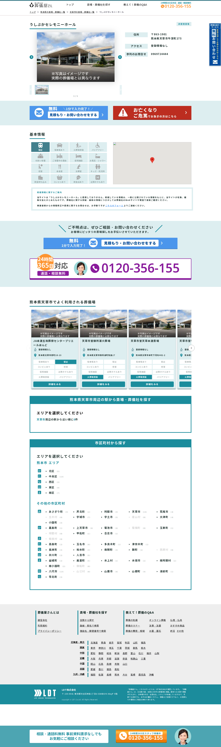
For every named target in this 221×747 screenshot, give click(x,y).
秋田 (127, 642)
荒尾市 (167, 511)
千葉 (119, 648)
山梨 (157, 653)
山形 (135, 642)
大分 (125, 674)
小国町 (56, 522)
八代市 (57, 571)
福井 (149, 653)
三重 (143, 658)
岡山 (93, 664)
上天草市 (85, 528)
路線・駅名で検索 (89, 625)
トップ (70, 4)
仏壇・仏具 (176, 620)
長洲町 (56, 549)
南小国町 (57, 566)
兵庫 (101, 658)
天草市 (140, 511)
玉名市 (84, 544)
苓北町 (56, 577)
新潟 (117, 653)
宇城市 (84, 517)
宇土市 (111, 517)
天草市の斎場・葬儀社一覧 (82, 12)
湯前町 (167, 571)
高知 (117, 669)
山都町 (139, 571)
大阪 (93, 658)
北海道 (94, 642)
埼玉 (111, 648)
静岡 (101, 653)
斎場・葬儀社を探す (98, 4)
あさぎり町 (59, 511)
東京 (93, 648)
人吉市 (84, 555)
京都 (109, 658)
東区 (55, 487)
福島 (143, 642)
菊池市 (111, 528)
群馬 (135, 648)
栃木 (143, 648)
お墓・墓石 (155, 631)
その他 (180, 631)
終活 (172, 631)
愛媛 (93, 669)
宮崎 (133, 674)
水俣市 (139, 560)
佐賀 (101, 674)
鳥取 (117, 664)
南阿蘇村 (168, 560)
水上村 (111, 560)
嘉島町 (56, 528)
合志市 (111, 533)
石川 (140, 653)
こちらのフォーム (114, 205)
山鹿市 (111, 571)
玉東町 (167, 528)
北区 (55, 471)
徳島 (109, 669)
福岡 (93, 674)
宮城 (119, 642)
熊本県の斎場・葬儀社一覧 (52, 12)
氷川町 (56, 555)
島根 (109, 664)
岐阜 (109, 653)
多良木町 (113, 544)
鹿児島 (142, 674)
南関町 (111, 549)
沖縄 (151, 674)
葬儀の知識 (132, 620)
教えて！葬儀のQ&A (135, 4)
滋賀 (117, 658)
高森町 (56, 544)
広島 (101, 664)
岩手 (111, 642)
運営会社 (42, 620)
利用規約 (42, 625)
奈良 (125, 658)
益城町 (56, 560)
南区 (55, 493)
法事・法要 (155, 625)
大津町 (167, 517)
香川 (101, 669)
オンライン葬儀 (157, 620)
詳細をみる (55, 384)
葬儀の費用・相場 (135, 631)
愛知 (93, 653)
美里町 (84, 560)
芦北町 (84, 511)
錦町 (138, 549)
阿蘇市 (111, 511)
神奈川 (102, 648)
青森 (103, 642)
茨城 (127, 648)
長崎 (109, 674)
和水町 (84, 549)
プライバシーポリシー (49, 631)
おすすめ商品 (177, 625)
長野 (125, 653)
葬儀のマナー (133, 625)
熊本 (117, 674)
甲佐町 (84, 533)
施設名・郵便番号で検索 (93, 631)
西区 (55, 482)
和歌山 (134, 658)
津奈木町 (141, 544)
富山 (133, 653)
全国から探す (87, 620)
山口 (125, 664)
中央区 (57, 476)
